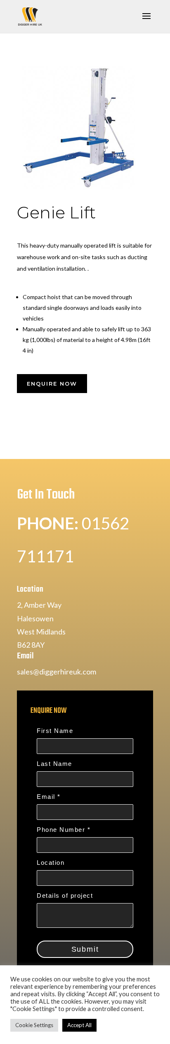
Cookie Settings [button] (34, 1025)
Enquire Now (52, 383)
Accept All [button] (79, 1025)
